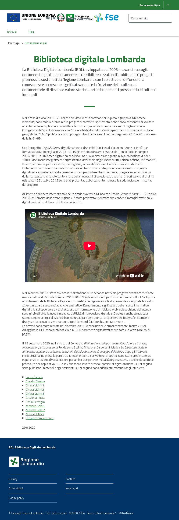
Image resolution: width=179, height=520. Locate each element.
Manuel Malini (35, 414)
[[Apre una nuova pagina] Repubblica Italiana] (61, 15)
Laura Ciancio (34, 377)
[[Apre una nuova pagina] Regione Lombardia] (80, 15)
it (168, 5)
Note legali (72, 488)
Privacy (13, 479)
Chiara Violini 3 (35, 393)
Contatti (70, 479)
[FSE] (106, 15)
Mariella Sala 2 (35, 410)
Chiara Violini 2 (35, 389)
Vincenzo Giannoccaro (39, 418)
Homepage (13, 43)
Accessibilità (16, 488)
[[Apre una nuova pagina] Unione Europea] (31, 15)
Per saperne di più (149, 5)
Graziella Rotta (35, 397)
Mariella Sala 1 (35, 405)
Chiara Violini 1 (35, 385)
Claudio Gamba (35, 381)
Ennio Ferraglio (35, 401)
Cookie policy (16, 498)
